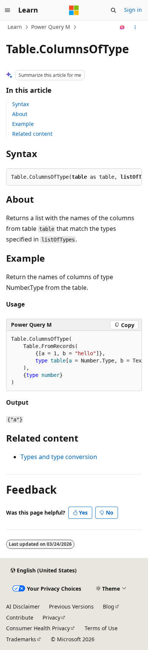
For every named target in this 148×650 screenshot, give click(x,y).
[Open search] (113, 10)
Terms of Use (101, 628)
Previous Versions (71, 606)
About (19, 114)
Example (23, 123)
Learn (15, 26)
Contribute (19, 617)
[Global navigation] (7, 10)
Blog (108, 606)
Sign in (133, 9)
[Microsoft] (74, 10)
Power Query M (50, 26)
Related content (32, 133)
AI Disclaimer (23, 606)
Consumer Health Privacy (38, 628)
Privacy (51, 617)
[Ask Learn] (122, 27)
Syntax (20, 104)
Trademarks (21, 639)
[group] (74, 361)
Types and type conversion (58, 457)
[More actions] (135, 27)
